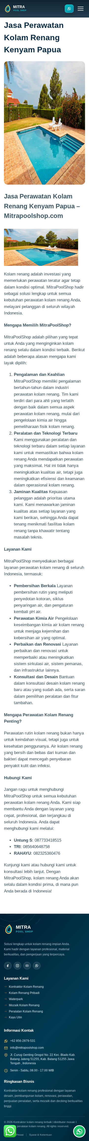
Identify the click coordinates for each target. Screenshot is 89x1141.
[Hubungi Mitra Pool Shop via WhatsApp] (69, 8)
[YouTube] (27, 965)
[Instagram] (17, 965)
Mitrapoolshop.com (33, 215)
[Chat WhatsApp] (79, 1131)
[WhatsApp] (37, 965)
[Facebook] (8, 965)
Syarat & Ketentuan (40, 1134)
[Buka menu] (80, 8)
